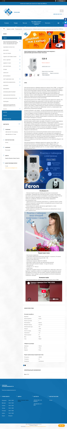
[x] (25, 365)
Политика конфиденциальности (9, 390)
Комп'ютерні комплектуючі (9, 82)
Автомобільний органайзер (9, 91)
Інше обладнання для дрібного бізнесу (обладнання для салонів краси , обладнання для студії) (10, 42)
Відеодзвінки (6, 88)
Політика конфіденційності (41, 426)
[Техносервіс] (7, 15)
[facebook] (23, 365)
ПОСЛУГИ (5, 109)
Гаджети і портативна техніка (9, 56)
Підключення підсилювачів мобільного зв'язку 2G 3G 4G (9, 105)
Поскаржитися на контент (31, 426)
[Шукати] (62, 10)
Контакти (47, 23)
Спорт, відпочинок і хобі (8, 79)
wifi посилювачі (6, 75)
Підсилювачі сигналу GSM (8, 47)
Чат (62, 425)
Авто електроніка (7, 66)
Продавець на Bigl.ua (34, 425)
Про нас (25, 23)
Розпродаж (5, 101)
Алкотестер (5, 72)
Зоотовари (5, 85)
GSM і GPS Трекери (7, 53)
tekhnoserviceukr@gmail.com (11, 167)
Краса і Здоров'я (7, 59)
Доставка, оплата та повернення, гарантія (36, 23)
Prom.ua (39, 424)
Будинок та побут (10, 29)
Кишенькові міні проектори (9, 95)
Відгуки (5, 112)
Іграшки (5, 69)
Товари (16, 23)
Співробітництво (7, 118)
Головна (6, 23)
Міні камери (6, 50)
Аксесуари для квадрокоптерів (10, 98)
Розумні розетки (18, 29)
